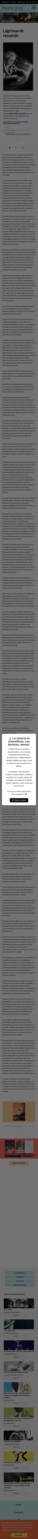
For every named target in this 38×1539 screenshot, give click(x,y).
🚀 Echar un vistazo (19, 800)
